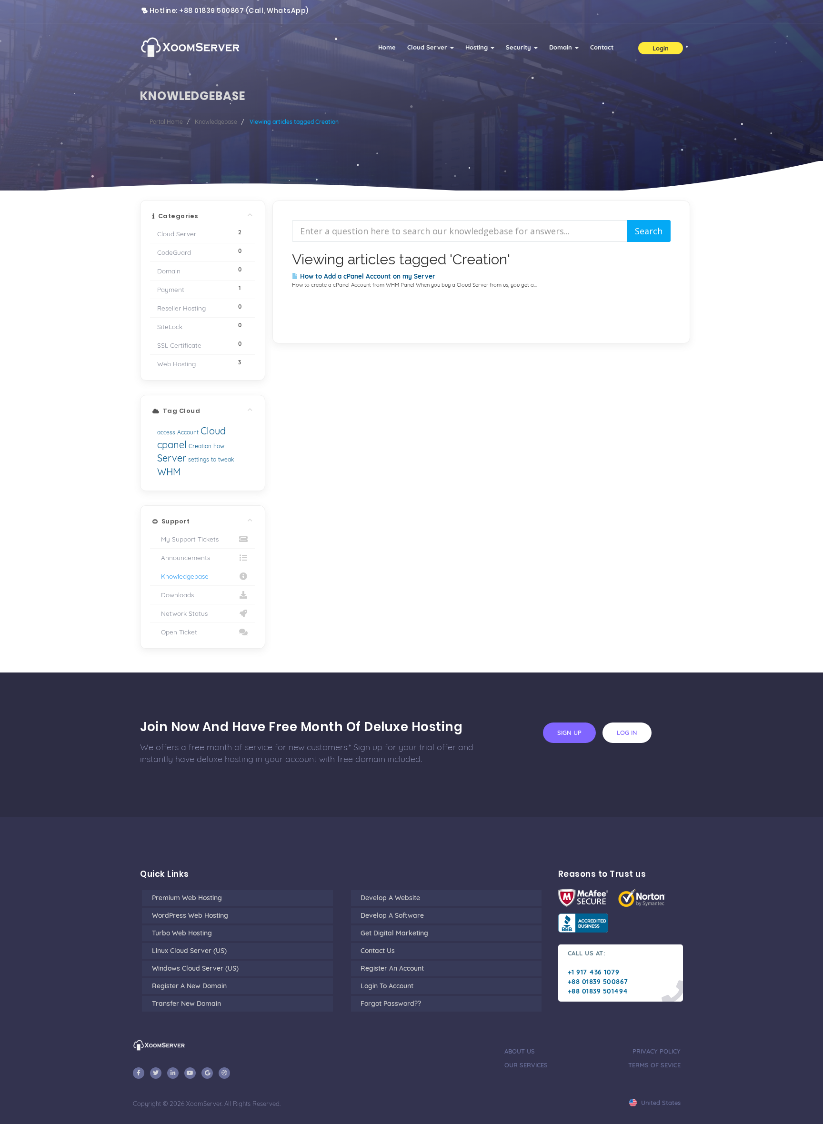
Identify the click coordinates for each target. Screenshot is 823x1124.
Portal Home (166, 121)
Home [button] (387, 47)
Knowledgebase (216, 121)
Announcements (183, 557)
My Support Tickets (188, 539)
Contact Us (378, 950)
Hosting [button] (477, 47)
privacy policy (656, 1051)
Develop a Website (390, 897)
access (166, 432)
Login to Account (387, 986)
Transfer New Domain (186, 1003)
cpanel (172, 445)
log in (627, 732)
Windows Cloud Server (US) (195, 968)
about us (519, 1051)
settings (198, 459)
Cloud (213, 431)
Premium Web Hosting (187, 897)
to (213, 459)
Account (188, 432)
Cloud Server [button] (428, 47)
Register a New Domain (189, 986)
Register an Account (392, 968)
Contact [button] (601, 47)
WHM (169, 472)
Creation (200, 446)
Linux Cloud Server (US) (189, 950)
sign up (569, 732)
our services (526, 1065)
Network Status (182, 613)
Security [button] (519, 47)
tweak (226, 459)
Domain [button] (561, 47)
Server (171, 458)
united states (660, 1102)
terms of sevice (654, 1065)
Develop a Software (392, 915)
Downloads (175, 595)
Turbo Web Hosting (182, 933)
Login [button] (660, 48)
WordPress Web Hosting (190, 915)
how (218, 446)
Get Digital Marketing (394, 933)
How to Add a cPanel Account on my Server (366, 276)
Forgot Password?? (391, 1003)
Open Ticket (177, 632)
